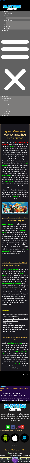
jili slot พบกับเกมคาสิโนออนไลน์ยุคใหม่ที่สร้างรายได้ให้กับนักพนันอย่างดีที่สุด (14, 326)
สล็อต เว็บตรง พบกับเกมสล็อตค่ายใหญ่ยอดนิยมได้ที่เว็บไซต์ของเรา (15, 330)
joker (7, 28)
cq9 (7, 24)
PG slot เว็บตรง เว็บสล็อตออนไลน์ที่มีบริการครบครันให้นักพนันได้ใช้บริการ (15, 316)
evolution (9, 18)
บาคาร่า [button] (6, 16)
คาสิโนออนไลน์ (8, 14)
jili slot (8, 26)
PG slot (6, 12)
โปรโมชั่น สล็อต (7, 323)
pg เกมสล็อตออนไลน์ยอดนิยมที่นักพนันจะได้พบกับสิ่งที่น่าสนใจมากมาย (15, 320)
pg (6, 22)
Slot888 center (4, 1)
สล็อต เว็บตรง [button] (8, 20)
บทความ (6, 30)
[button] (15, 64)
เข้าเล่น (15, 461)
